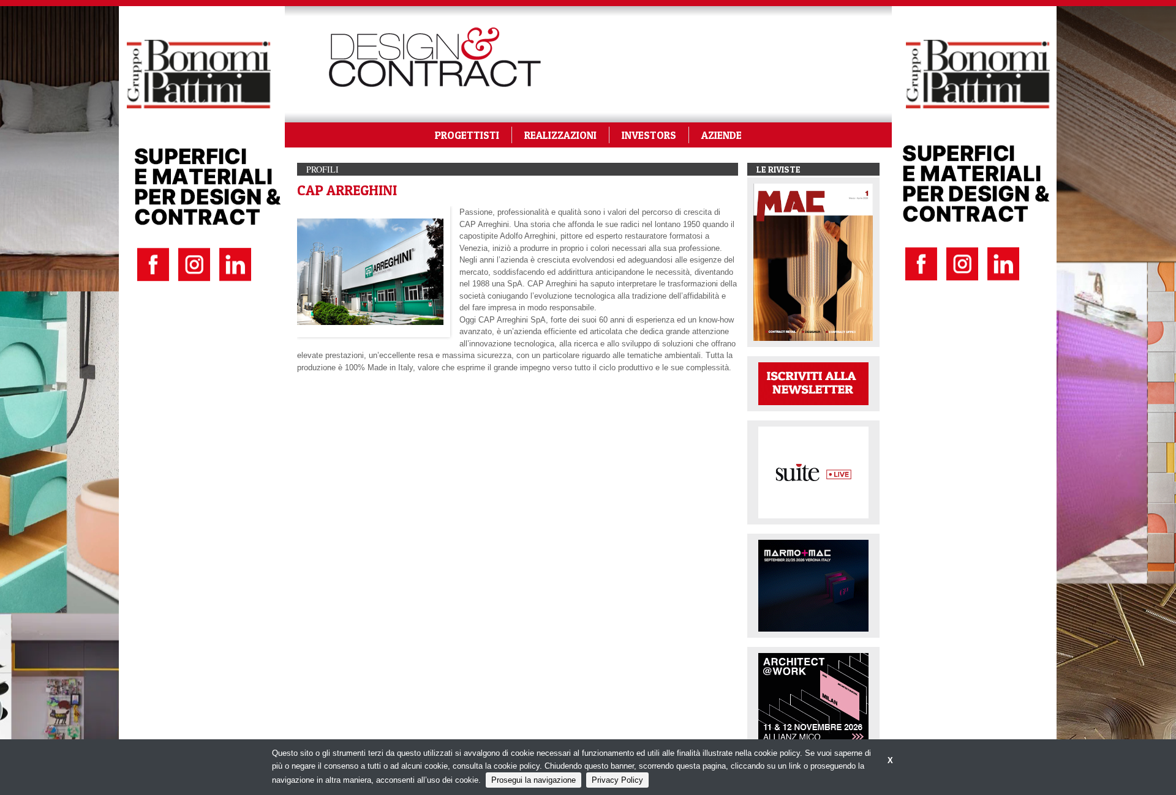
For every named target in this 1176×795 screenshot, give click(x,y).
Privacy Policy (617, 780)
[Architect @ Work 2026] (813, 698)
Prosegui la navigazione (533, 780)
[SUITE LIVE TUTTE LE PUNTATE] (813, 471)
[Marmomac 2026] (813, 585)
